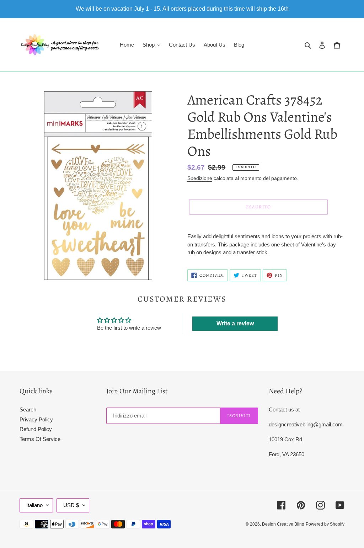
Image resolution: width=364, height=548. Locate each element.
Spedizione (199, 178)
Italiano (34, 505)
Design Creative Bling (283, 524)
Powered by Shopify (325, 524)
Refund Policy (36, 429)
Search (28, 409)
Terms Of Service (40, 439)
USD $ (71, 505)
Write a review (235, 323)
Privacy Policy (36, 419)
